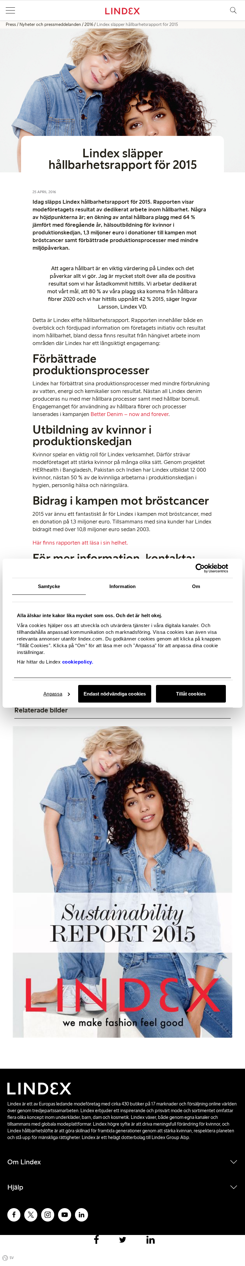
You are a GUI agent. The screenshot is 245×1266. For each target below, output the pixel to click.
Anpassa (52, 693)
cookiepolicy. (77, 661)
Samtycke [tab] (49, 586)
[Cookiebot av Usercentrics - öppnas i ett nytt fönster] (200, 568)
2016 (89, 24)
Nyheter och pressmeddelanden (50, 24)
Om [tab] (196, 586)
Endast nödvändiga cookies (115, 693)
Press (11, 24)
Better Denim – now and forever (129, 414)
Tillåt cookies (191, 693)
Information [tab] (122, 586)
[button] (10, 10)
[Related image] (122, 882)
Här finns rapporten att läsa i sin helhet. (80, 542)
